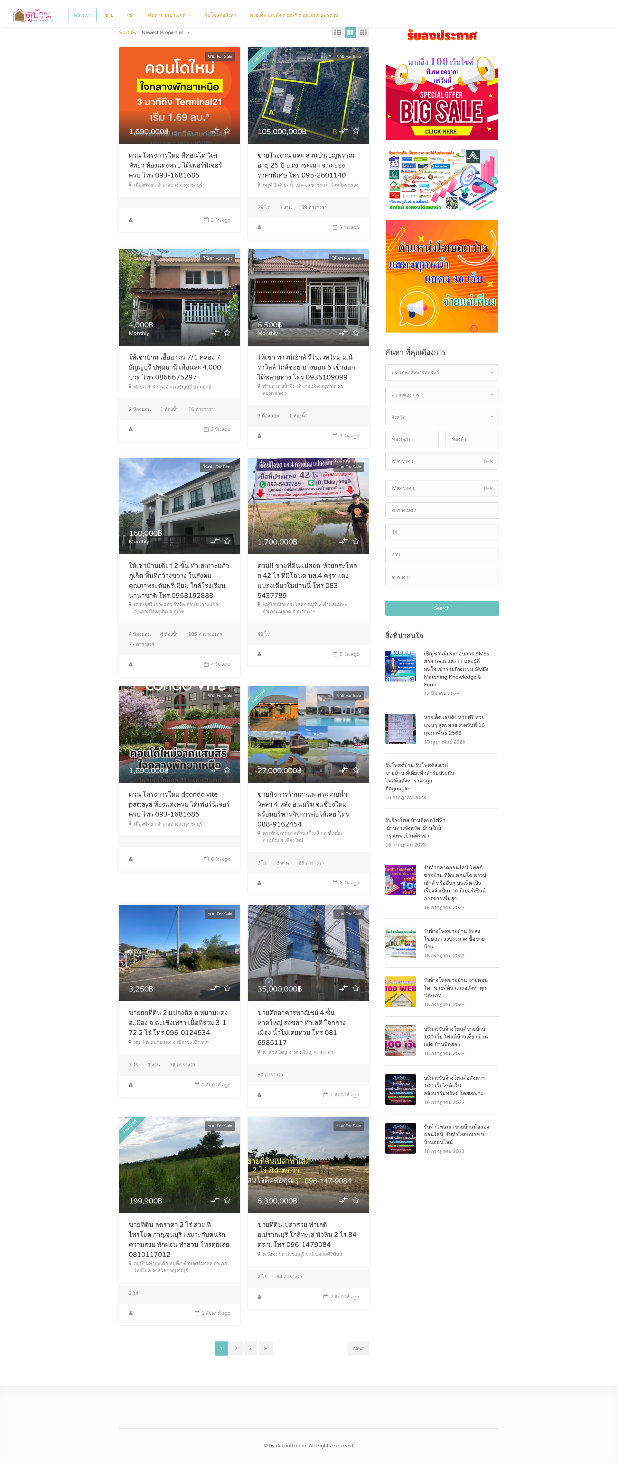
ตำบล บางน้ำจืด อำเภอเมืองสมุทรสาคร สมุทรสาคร (303, 389)
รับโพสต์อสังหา (220, 15)
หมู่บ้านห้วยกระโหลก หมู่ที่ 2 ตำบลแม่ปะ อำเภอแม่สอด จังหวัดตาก (305, 608)
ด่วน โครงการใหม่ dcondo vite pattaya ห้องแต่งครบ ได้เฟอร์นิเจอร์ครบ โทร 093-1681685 (179, 804)
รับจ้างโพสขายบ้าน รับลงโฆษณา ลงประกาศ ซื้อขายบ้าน (454, 939)
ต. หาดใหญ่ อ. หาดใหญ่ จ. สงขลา (298, 1052)
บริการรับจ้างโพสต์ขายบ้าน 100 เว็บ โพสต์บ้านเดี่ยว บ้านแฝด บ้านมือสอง (456, 1037)
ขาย (109, 15)
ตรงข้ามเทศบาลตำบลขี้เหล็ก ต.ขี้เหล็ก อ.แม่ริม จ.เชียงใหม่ (302, 836)
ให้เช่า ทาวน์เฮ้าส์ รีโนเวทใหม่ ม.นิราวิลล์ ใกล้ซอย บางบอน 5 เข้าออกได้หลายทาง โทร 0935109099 (306, 367)
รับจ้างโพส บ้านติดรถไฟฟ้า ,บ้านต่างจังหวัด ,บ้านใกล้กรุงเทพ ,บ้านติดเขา (415, 828)
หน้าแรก (82, 15)
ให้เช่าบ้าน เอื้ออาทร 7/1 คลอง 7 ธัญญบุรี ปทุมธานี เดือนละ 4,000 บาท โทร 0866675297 (175, 367)
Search (442, 608)
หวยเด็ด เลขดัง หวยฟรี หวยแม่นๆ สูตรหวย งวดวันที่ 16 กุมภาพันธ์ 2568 (454, 725)
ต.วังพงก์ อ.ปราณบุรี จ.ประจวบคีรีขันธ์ (302, 1254)
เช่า (131, 15)
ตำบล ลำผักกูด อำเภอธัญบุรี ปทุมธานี (172, 387)
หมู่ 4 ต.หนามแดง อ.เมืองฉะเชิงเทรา (172, 1042)
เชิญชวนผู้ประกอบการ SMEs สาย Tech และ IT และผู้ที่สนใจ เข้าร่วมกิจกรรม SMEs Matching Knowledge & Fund (456, 669)
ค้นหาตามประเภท (167, 15)
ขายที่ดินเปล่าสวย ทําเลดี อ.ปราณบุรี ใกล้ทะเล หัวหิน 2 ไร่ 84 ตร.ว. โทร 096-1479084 (307, 1235)
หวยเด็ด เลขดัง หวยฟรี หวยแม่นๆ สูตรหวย (294, 15)
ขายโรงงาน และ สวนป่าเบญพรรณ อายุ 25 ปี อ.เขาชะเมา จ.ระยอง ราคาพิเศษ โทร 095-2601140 (306, 165)
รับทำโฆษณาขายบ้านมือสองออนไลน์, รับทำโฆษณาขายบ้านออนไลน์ (456, 1135)
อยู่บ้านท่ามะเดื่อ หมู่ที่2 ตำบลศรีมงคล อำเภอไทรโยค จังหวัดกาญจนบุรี (180, 1267)
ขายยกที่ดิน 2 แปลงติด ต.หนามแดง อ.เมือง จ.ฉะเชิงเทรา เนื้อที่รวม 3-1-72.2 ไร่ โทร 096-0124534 (179, 1023)
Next (358, 1348)
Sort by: (128, 32)
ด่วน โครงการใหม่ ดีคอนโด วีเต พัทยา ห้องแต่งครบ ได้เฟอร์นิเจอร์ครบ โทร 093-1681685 (175, 165)
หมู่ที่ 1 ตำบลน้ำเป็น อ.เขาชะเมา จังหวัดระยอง (310, 185)
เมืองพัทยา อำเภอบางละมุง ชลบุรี (168, 185)
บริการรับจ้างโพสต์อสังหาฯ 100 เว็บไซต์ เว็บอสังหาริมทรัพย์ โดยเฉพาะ (454, 1086)
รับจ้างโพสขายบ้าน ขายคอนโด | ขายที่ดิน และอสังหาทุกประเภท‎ (456, 988)
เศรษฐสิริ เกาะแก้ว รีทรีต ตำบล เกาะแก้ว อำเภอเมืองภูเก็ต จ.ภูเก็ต (176, 608)
